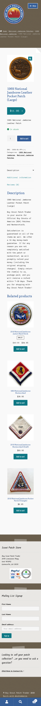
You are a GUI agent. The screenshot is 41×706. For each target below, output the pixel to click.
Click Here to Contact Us (12, 671)
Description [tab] (13, 170)
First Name (6, 604)
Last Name (6, 614)
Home (5, 31)
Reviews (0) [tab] (13, 185)
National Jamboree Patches (21, 31)
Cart (31, 699)
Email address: (8, 624)
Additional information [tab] (19, 177)
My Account (7, 702)
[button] (30, 59)
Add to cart (24, 138)
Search (20, 702)
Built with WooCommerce (15, 696)
